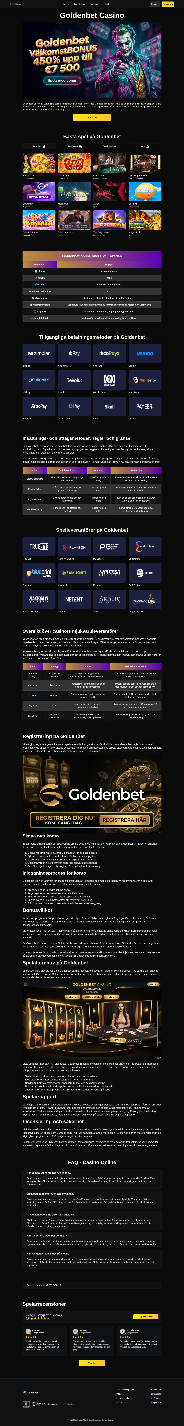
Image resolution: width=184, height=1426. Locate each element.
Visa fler (92, 1363)
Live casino (72, 146)
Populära (37, 146)
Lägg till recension (146, 1317)
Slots (142, 146)
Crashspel (108, 146)
